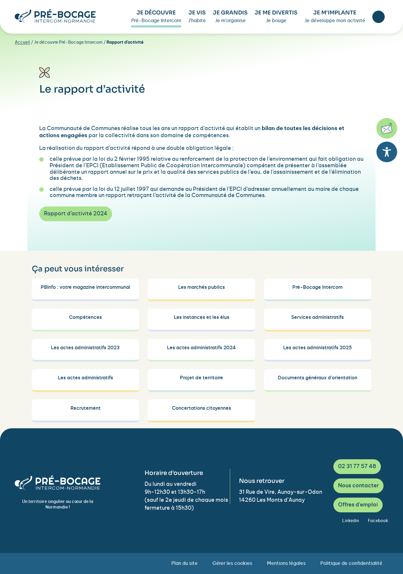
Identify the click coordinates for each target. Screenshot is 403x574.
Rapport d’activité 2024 (75, 214)
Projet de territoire (201, 377)
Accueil (22, 42)
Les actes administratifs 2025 (317, 347)
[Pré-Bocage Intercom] (55, 16)
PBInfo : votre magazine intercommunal (85, 287)
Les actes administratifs (85, 377)
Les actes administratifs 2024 (201, 347)
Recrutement (86, 408)
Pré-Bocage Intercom (317, 287)
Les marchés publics (201, 287)
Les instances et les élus (201, 317)
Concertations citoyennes (201, 408)
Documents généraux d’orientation (317, 377)
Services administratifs (317, 317)
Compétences (85, 317)
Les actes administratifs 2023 (85, 347)
